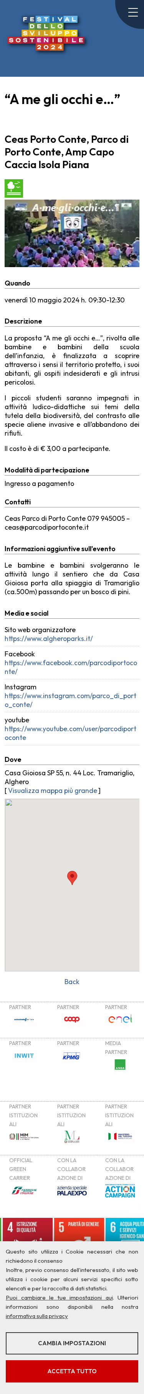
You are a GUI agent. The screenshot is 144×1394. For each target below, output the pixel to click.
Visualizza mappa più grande (52, 790)
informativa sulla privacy (37, 1316)
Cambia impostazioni (72, 1343)
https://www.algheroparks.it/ (49, 638)
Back (72, 981)
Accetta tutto (72, 1371)
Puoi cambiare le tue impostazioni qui (59, 1297)
